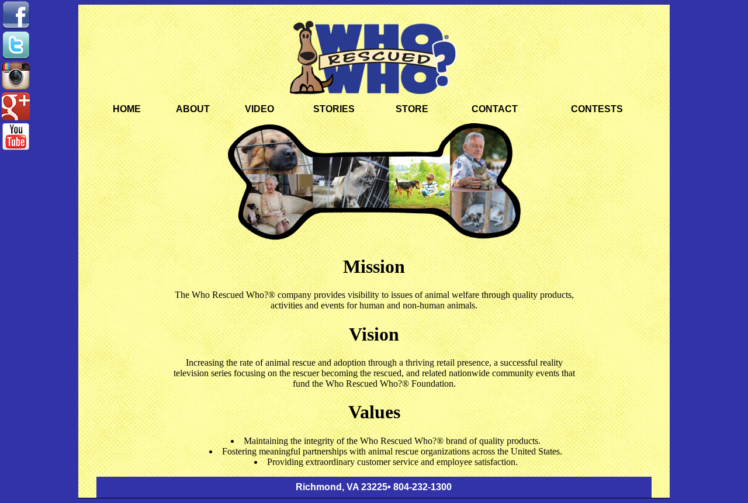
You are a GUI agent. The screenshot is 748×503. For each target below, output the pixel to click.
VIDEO (259, 109)
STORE (412, 109)
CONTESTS (597, 109)
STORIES (334, 109)
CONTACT (495, 109)
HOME (127, 109)
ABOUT (193, 109)
